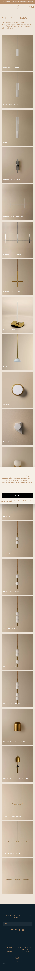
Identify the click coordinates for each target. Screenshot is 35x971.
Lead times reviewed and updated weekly (17, 1)
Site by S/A (26, 966)
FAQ (25, 945)
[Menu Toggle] (3, 6)
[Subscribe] (30, 924)
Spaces (9, 949)
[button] (33, 2)
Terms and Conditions (12, 966)
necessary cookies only (22, 500)
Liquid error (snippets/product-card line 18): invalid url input (17, 330)
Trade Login (9, 945)
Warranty (25, 951)
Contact (25, 943)
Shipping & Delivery (25, 947)
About (9, 947)
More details (6, 501)
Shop (10, 943)
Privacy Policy (25, 949)
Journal (9, 951)
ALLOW (17, 495)
